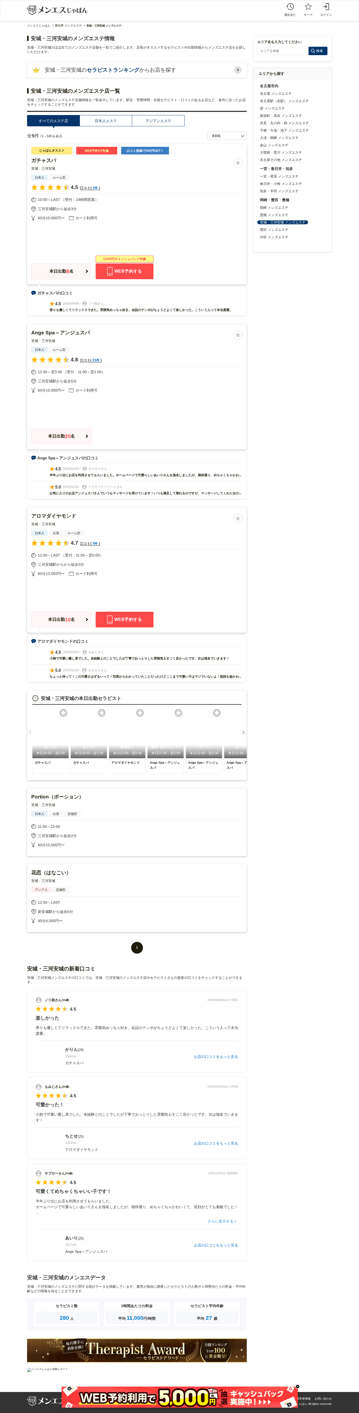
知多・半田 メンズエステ (279, 191)
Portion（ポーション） (57, 796)
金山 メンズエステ (274, 145)
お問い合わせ (323, 1398)
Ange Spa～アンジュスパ (60, 332)
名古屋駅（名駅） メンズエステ (284, 101)
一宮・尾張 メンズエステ (279, 176)
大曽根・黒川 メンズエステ (281, 152)
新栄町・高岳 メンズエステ (281, 116)
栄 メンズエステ (272, 108)
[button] (30, 732)
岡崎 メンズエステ (274, 208)
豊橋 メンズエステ (274, 215)
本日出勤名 (61, 271)
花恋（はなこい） (51, 872)
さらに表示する (220, 1221)
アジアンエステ (158, 121)
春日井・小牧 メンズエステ (281, 184)
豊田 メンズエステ (274, 230)
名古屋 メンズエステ (276, 94)
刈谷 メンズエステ (274, 237)
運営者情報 (303, 1398)
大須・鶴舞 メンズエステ (279, 138)
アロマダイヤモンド (53, 516)
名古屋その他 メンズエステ (281, 160)
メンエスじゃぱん (38, 25)
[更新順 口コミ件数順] (227, 136)
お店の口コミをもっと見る (216, 1056)
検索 (319, 51)
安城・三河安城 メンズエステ (282, 222)
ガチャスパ (43, 160)
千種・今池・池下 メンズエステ (284, 130)
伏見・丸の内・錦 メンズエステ (284, 123)
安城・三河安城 (43, 168)
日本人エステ (106, 121)
